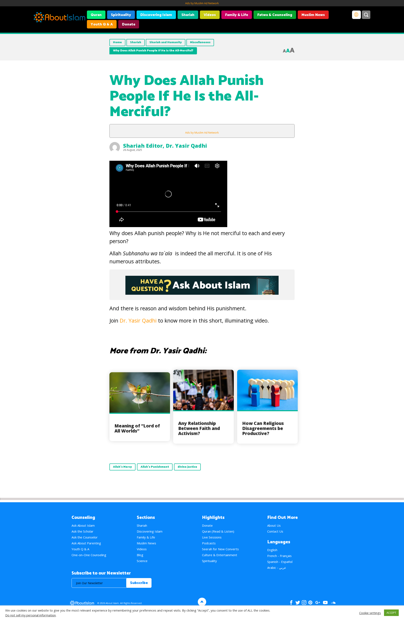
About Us (274, 525)
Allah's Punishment (155, 467)
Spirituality (121, 15)
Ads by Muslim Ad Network (202, 3)
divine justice (187, 467)
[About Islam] (59, 17)
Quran (96, 15)
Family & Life (236, 15)
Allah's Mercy (122, 467)
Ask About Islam (83, 525)
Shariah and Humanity (165, 42)
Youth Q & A (102, 24)
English (272, 550)
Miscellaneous (200, 42)
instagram (304, 602)
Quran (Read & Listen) (218, 531)
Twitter (297, 602)
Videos (210, 15)
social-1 (333, 602)
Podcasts (209, 543)
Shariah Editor (143, 145)
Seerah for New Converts (220, 549)
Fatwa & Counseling (274, 15)
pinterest (310, 602)
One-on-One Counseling (89, 555)
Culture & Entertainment (219, 555)
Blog (140, 555)
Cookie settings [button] (370, 613)
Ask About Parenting (86, 543)
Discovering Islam (156, 15)
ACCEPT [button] (391, 613)
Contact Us (275, 531)
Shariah (187, 15)
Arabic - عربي (276, 567)
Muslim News (313, 15)
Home (117, 42)
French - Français (279, 556)
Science (142, 561)
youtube (325, 602)
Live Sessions (212, 537)
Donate (128, 24)
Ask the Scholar (82, 531)
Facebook (291, 602)
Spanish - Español (279, 562)
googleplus (317, 602)
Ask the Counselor (85, 537)
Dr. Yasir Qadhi (186, 145)
